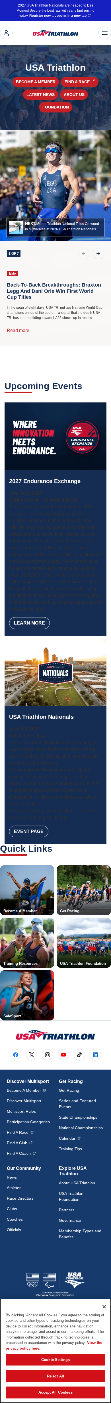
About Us (74, 94)
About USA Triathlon (77, 1183)
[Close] (104, 1306)
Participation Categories (28, 1122)
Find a (81, 81)
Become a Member (36, 82)
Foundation (55, 107)
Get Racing (69, 1090)
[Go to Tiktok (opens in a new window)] (79, 1054)
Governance (70, 1220)
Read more (18, 330)
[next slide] (98, 253)
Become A (26, 1090)
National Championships (81, 1128)
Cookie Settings (55, 1360)
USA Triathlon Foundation (71, 1196)
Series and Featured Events (77, 1104)
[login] (6, 33)
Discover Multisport (24, 1101)
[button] (55, 227)
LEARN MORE (29, 623)
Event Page (29, 831)
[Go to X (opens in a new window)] (31, 1054)
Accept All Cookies (55, 1392)
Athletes (14, 1187)
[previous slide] (83, 253)
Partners (66, 1210)
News (12, 1177)
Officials (14, 1229)
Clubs (12, 1208)
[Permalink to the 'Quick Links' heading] (56, 849)
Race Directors (20, 1198)
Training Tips (70, 1149)
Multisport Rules (21, 1111)
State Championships (78, 1117)
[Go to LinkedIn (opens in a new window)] (95, 1054)
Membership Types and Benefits (80, 1234)
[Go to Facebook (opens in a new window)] (15, 1054)
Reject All (55, 1376)
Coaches (15, 1219)
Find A (20, 1132)
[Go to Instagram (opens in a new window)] (47, 1054)
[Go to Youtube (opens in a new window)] (63, 1054)
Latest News (40, 94)
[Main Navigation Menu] (104, 33)
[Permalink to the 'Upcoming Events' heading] (86, 386)
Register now (58, 16)
